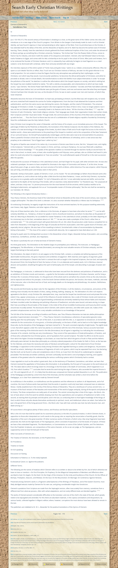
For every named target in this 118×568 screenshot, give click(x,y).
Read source (50, 564)
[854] (40, 316)
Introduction (17, 18)
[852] (24, 221)
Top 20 (66, 18)
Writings (29, 18)
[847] (95, 109)
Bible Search (41, 18)
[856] (98, 490)
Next (105, 22)
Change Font (17, 564)
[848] (33, 149)
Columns (33, 564)
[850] (93, 211)
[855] (31, 369)
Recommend (67, 564)
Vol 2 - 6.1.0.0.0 (59, 22)
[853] (27, 229)
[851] (55, 219)
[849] (102, 200)
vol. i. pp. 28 (21, 519)
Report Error (84, 564)
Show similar (101, 564)
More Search (54, 18)
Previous (14, 22)
